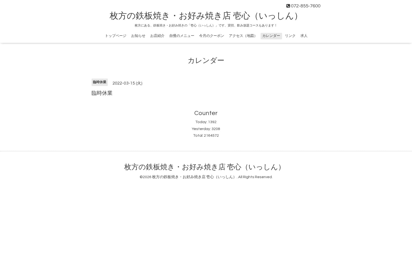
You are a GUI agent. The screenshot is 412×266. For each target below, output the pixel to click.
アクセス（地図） (243, 36)
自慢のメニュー (181, 36)
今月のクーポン (211, 36)
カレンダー (271, 36)
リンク (290, 36)
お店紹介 (157, 36)
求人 (304, 36)
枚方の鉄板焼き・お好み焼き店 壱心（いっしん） (206, 15)
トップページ (115, 36)
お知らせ (138, 36)
